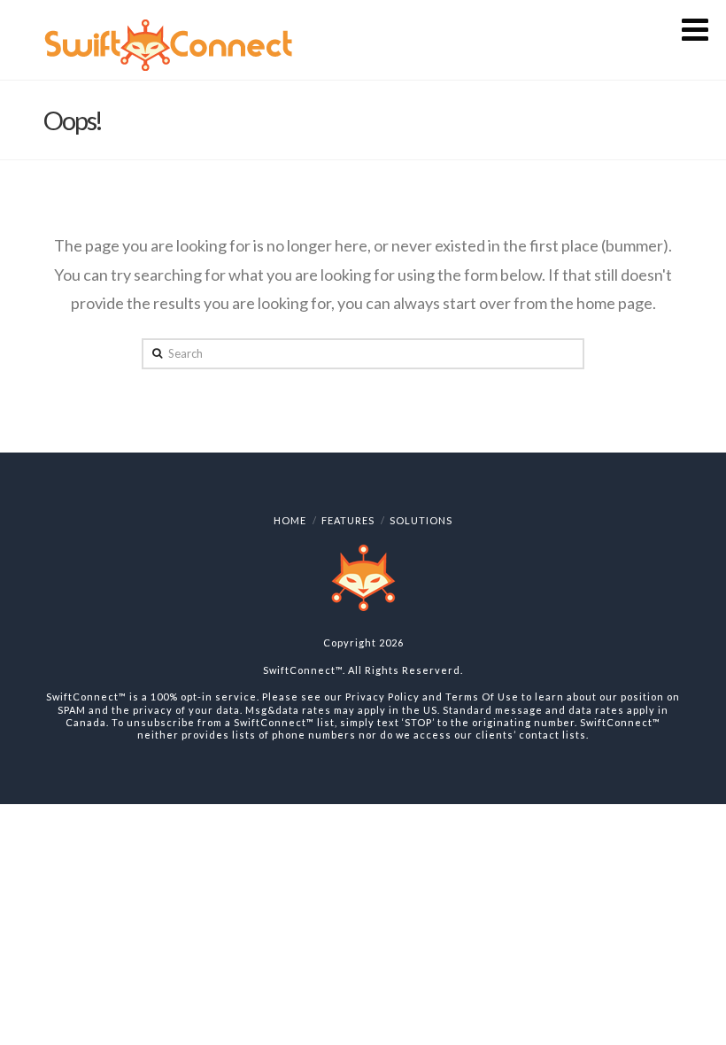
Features (348, 520)
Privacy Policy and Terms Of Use (432, 696)
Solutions (421, 520)
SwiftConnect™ (303, 670)
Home (290, 520)
